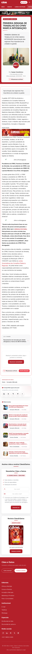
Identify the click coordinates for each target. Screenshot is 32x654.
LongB (23, 649)
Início (3, 6)
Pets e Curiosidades (7, 598)
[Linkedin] (6, 633)
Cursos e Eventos (7, 589)
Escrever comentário (16, 362)
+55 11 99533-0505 (7, 637)
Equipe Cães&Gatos (17, 72)
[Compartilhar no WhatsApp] (4, 394)
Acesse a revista (16, 551)
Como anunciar (8, 570)
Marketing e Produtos (8, 595)
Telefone (4, 610)
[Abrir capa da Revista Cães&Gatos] (16, 535)
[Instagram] (3, 633)
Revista (9, 6)
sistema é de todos (21, 229)
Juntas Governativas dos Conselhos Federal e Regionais (14, 263)
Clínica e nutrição (20, 6)
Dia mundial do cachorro (9, 624)
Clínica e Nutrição (7, 586)
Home (3, 382)
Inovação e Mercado (10, 19)
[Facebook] (10, 633)
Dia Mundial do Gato (7, 621)
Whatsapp (4, 613)
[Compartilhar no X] (13, 394)
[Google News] (18, 633)
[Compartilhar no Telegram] (17, 394)
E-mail (3, 607)
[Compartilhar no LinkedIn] (8, 394)
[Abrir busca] (29, 2)
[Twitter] (14, 633)
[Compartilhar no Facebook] (22, 394)
